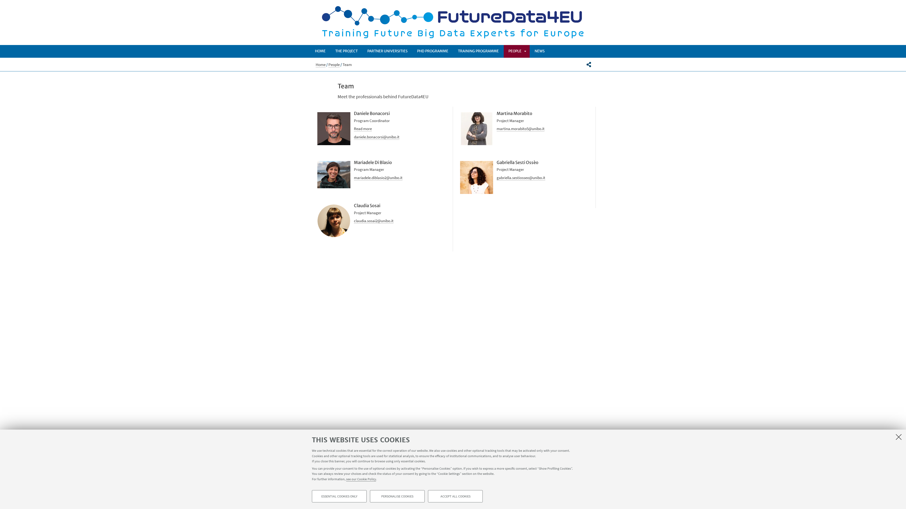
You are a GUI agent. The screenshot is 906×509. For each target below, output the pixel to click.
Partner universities (387, 51)
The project (346, 51)
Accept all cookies (455, 496)
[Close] (898, 437)
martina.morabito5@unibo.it (521, 128)
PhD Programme (432, 51)
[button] (588, 65)
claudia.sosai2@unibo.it (374, 220)
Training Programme (478, 51)
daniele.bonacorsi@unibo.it (376, 137)
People (514, 51)
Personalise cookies (397, 496)
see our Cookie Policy (361, 479)
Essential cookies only (339, 496)
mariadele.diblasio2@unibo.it (378, 177)
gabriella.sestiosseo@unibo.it (521, 177)
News (540, 51)
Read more (363, 128)
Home (320, 51)
